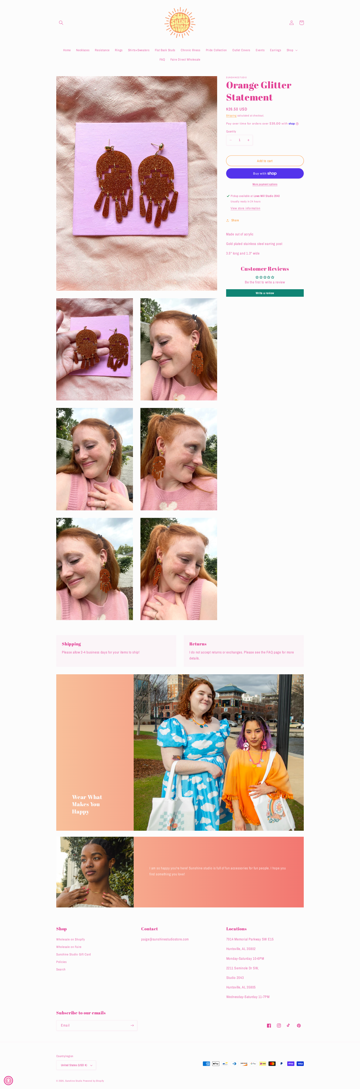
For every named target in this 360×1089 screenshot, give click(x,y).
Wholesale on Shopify (70, 939)
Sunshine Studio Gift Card (73, 954)
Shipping (231, 115)
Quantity (231, 131)
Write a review (265, 293)
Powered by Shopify (93, 1080)
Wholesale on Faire (69, 947)
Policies (61, 962)
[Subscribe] (132, 1025)
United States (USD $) (74, 1065)
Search (60, 969)
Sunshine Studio (73, 1080)
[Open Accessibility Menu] (8, 1080)
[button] (61, 23)
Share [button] (235, 220)
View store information (245, 208)
